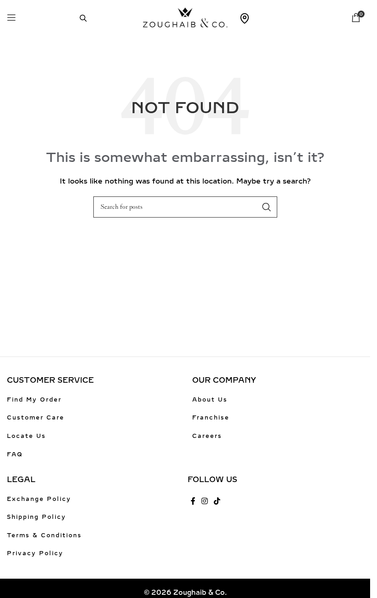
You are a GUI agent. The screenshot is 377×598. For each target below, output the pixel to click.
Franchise (210, 417)
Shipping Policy (36, 517)
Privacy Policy (35, 553)
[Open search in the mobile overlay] (78, 17)
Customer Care (35, 417)
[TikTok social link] (217, 501)
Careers (207, 436)
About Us (210, 400)
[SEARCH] (266, 207)
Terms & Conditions (44, 535)
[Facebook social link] (193, 501)
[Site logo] (185, 17)
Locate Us (26, 436)
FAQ (15, 454)
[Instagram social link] (205, 501)
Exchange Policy (39, 499)
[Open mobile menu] (11, 17)
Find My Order (34, 400)
